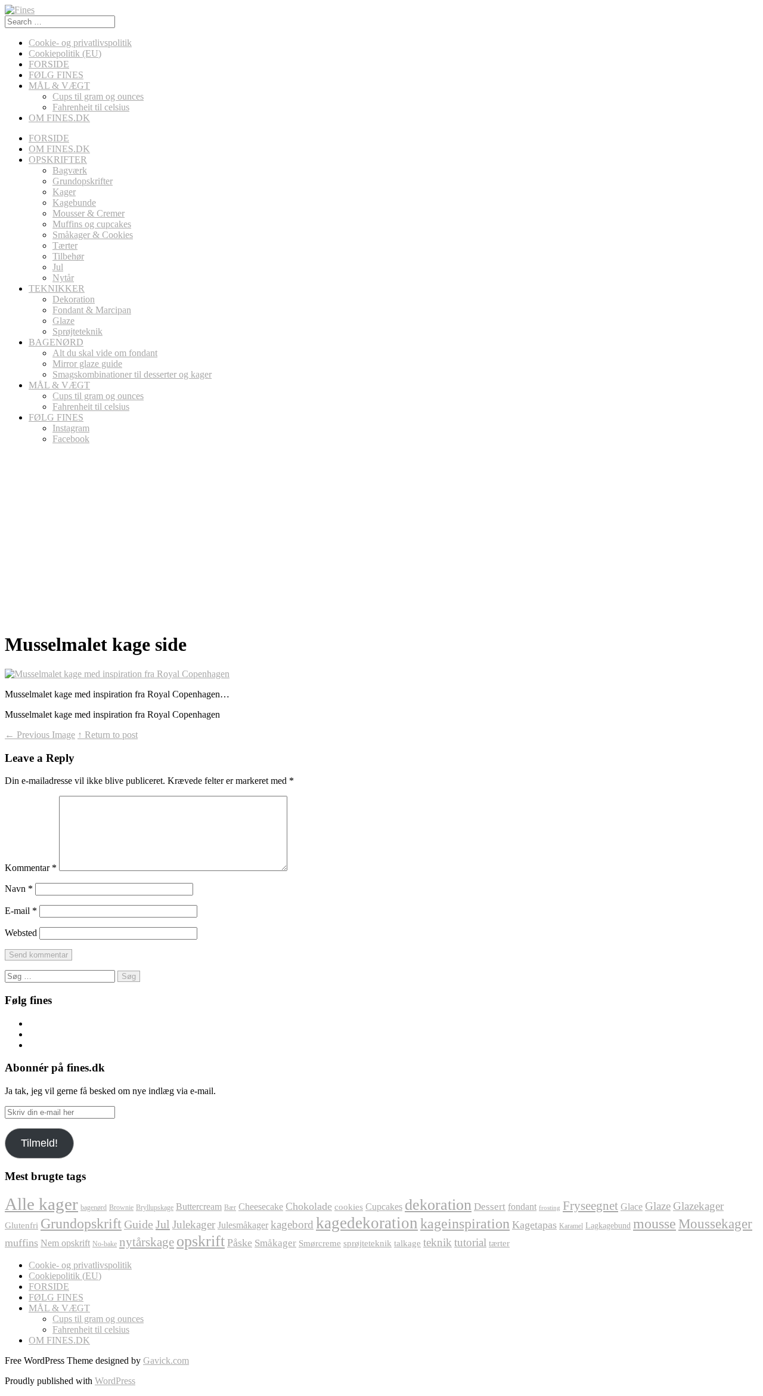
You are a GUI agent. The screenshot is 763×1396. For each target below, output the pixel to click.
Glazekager (698, 1206)
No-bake (104, 1244)
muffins (21, 1243)
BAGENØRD (56, 342)
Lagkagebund (608, 1225)
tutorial (470, 1242)
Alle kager (41, 1203)
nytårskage (146, 1242)
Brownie (121, 1207)
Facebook (70, 439)
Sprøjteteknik (77, 331)
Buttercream (199, 1207)
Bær (230, 1207)
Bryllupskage (154, 1207)
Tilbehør (68, 256)
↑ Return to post (107, 735)
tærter (499, 1243)
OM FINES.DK (59, 118)
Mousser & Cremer (88, 213)
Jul (57, 267)
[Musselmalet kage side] (117, 674)
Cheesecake (260, 1207)
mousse (654, 1223)
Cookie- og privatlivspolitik (80, 43)
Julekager (193, 1224)
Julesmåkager (243, 1225)
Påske (239, 1243)
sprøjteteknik (367, 1243)
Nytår (63, 278)
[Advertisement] (380, 537)
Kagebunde (74, 202)
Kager (64, 192)
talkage (407, 1243)
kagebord (292, 1224)
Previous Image (40, 735)
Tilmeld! (39, 1143)
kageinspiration (465, 1223)
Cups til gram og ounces (98, 96)
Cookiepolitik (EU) (65, 53)
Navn (19, 889)
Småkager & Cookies (92, 235)
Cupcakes (383, 1207)
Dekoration (73, 299)
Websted (21, 933)
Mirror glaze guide (87, 364)
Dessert (489, 1206)
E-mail (21, 911)
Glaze (63, 321)
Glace (632, 1207)
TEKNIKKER (57, 288)
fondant (522, 1207)
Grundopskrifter (82, 181)
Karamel (571, 1226)
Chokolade (309, 1206)
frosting (549, 1207)
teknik (437, 1242)
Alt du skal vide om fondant (104, 353)
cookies (348, 1207)
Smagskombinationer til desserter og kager (132, 374)
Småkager (275, 1243)
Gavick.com (166, 1360)
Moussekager (715, 1223)
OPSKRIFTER (58, 160)
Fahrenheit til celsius (90, 107)
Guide (138, 1224)
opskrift (200, 1241)
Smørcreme (320, 1243)
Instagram (70, 428)
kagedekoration (367, 1223)
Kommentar (31, 868)
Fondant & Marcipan (91, 310)
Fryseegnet (590, 1206)
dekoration (438, 1204)
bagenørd (93, 1207)
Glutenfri (21, 1225)
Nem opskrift (65, 1243)
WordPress (115, 1381)
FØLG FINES (56, 75)
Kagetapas (534, 1225)
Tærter (64, 245)
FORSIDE (49, 64)
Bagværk (69, 170)
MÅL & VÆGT (59, 86)
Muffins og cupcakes (91, 224)
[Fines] (20, 10)
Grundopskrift (81, 1223)
